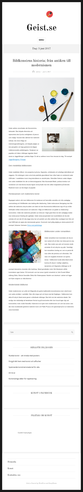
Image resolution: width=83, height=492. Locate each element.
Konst (10, 468)
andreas (38, 72)
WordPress (42, 483)
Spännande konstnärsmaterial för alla (24, 367)
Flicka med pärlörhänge (34, 225)
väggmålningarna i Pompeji (17, 159)
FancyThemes (53, 483)
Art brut (12, 373)
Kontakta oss (14, 475)
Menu (41, 40)
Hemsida (12, 462)
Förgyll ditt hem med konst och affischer (25, 361)
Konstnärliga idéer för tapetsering (23, 378)
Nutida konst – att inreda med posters (24, 355)
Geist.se (41, 28)
